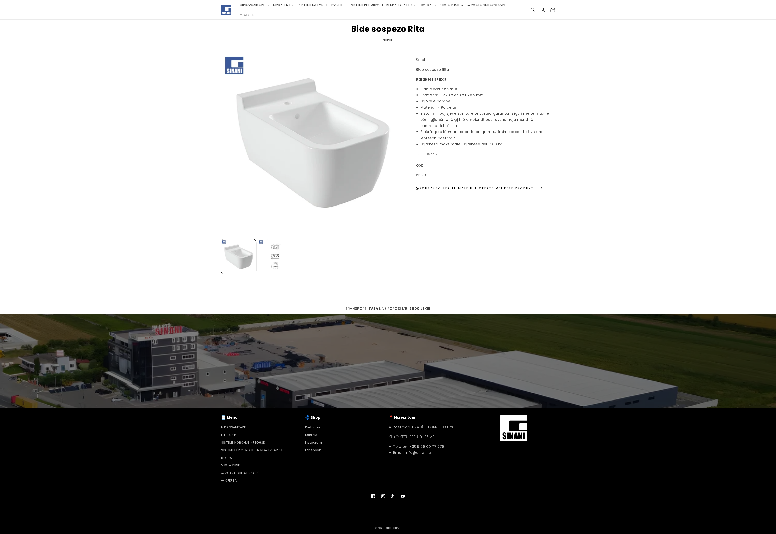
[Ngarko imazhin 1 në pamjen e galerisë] (238, 256)
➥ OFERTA (229, 480)
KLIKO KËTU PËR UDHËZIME (411, 436)
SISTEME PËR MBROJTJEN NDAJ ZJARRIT (252, 450)
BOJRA (226, 458)
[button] (253, 5)
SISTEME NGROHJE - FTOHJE (243, 442)
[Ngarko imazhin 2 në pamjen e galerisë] (275, 256)
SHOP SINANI (393, 528)
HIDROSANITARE (233, 427)
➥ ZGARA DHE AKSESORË (240, 473)
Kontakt (311, 435)
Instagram (313, 442)
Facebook (313, 450)
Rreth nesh (314, 427)
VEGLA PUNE (230, 465)
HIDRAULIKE (229, 435)
